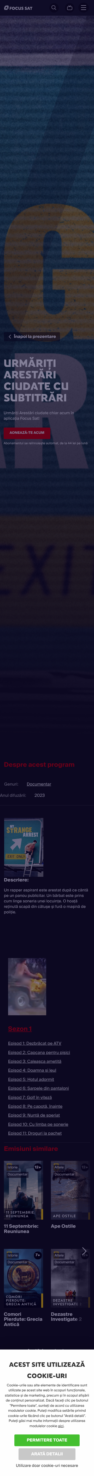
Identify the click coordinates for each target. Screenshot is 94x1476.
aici (60, 1426)
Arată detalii (47, 1454)
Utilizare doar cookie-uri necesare (47, 1465)
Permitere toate (47, 1440)
